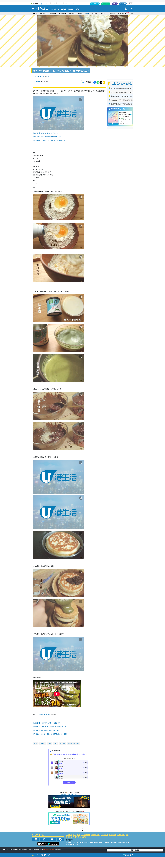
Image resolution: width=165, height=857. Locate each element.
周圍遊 (103, 13)
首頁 (34, 76)
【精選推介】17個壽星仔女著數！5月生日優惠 (46, 723)
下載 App (123, 3)
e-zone (73, 3)
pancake (42, 743)
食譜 (47, 76)
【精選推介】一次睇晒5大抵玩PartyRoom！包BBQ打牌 (49, 727)
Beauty (60, 3)
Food (53, 3)
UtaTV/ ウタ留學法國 (43, 715)
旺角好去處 (121, 835)
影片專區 (95, 13)
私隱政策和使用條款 (48, 849)
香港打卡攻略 (122, 13)
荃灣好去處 (112, 835)
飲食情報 (41, 76)
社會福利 (83, 837)
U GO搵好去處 (95, 3)
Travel (47, 3)
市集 (74, 835)
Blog (66, 3)
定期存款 (77, 9)
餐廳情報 (69, 837)
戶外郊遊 (76, 837)
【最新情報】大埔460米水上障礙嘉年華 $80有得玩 (49, 140)
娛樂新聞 (70, 9)
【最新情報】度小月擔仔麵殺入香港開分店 (45, 133)
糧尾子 (38, 81)
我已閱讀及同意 (135, 850)
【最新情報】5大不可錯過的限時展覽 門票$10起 (47, 137)
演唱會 (35, 13)
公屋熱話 (63, 9)
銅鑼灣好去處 (95, 835)
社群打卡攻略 (106, 3)
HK (41, 3)
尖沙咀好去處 (85, 835)
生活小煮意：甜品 (74, 743)
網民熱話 (69, 842)
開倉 (78, 835)
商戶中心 (115, 3)
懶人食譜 (62, 743)
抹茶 (55, 743)
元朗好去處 (104, 835)
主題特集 (132, 13)
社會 (127, 835)
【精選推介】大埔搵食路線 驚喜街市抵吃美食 (46, 730)
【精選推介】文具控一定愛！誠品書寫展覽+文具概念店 (50, 734)
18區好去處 (111, 13)
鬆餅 (50, 743)
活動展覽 (69, 835)
